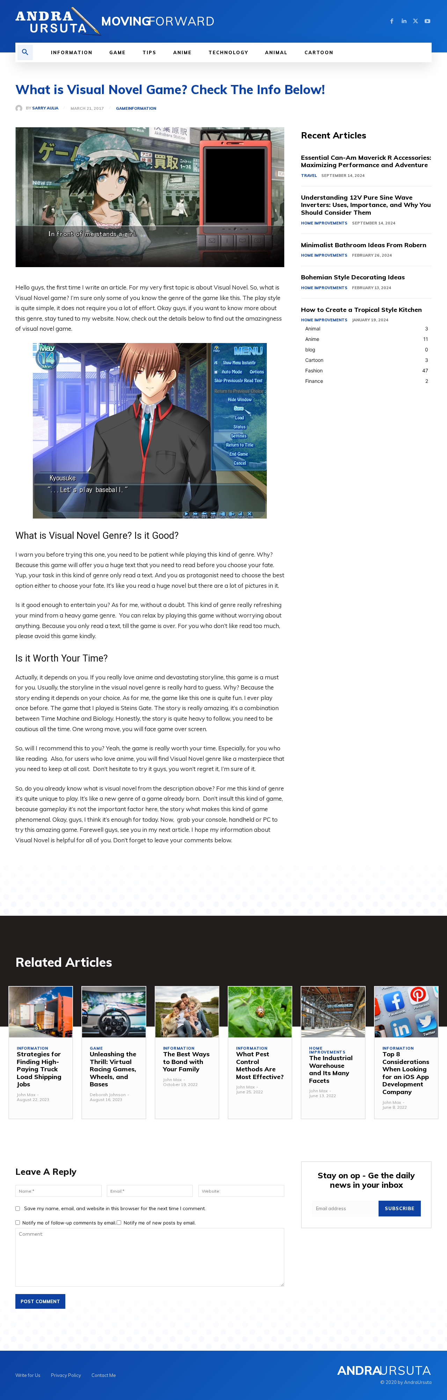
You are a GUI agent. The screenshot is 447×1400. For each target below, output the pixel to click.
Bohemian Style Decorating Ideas (353, 277)
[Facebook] (392, 21)
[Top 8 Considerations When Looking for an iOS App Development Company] (406, 1012)
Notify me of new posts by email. (160, 1223)
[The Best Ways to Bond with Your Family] (187, 1012)
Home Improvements (324, 223)
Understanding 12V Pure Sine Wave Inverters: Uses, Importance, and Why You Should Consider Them (366, 204)
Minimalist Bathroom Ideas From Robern (363, 245)
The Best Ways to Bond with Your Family (186, 1061)
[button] (25, 52)
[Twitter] (415, 21)
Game (122, 108)
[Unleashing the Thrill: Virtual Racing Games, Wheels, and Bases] (113, 1012)
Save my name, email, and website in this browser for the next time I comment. (115, 1208)
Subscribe (400, 1208)
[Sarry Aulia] (20, 108)
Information (142, 108)
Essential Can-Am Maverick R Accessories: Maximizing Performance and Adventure (366, 161)
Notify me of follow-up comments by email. (69, 1223)
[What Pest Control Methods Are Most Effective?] (260, 1012)
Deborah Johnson (108, 1094)
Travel (309, 175)
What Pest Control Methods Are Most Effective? (260, 1065)
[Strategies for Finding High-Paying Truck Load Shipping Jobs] (40, 1012)
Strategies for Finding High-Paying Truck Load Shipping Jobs (39, 1069)
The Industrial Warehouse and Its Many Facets (331, 1069)
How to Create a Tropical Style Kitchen (361, 310)
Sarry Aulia (45, 108)
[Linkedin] (404, 21)
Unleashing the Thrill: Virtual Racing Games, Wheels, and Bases (113, 1069)
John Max (26, 1094)
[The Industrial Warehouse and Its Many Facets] (333, 1012)
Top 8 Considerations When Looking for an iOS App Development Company (405, 1073)
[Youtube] (427, 21)
